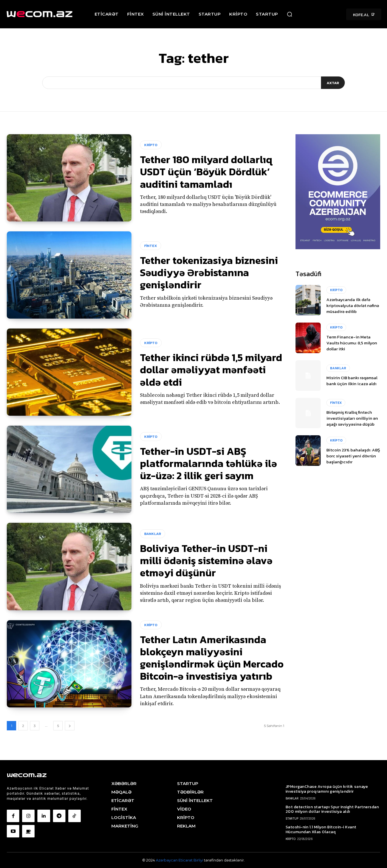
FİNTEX (150, 245)
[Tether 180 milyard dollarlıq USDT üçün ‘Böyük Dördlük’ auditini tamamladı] (69, 177)
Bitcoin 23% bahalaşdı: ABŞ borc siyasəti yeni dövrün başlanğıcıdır (353, 456)
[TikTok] (74, 816)
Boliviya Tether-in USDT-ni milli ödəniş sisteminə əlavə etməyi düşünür (206, 560)
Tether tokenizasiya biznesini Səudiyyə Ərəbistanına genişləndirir (209, 272)
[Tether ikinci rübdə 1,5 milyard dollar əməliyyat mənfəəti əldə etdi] (69, 372)
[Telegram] (59, 816)
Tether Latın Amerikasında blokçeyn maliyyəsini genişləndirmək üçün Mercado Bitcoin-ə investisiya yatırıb (212, 658)
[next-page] (70, 725)
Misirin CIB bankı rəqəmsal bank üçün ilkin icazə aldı (351, 380)
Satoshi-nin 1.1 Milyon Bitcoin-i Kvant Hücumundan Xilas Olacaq (321, 829)
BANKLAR (152, 533)
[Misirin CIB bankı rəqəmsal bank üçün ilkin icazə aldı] (308, 375)
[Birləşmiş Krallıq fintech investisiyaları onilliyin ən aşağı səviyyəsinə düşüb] (308, 413)
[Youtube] (13, 831)
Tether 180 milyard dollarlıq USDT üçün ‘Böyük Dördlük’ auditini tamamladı (206, 171)
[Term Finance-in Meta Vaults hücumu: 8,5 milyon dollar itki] (308, 338)
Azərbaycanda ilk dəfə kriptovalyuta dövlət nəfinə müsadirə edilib (352, 305)
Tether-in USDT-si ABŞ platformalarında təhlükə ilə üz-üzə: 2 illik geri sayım (208, 463)
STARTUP (292, 818)
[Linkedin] (43, 816)
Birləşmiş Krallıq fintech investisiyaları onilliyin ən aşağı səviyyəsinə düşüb (352, 418)
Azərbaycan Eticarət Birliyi (180, 860)
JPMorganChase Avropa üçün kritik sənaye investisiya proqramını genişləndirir (327, 789)
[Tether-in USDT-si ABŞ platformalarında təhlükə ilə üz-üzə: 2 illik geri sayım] (69, 469)
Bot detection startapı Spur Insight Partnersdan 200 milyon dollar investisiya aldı (332, 809)
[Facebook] (13, 816)
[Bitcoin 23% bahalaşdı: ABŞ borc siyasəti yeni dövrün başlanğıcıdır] (308, 450)
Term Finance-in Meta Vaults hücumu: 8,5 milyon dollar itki (351, 343)
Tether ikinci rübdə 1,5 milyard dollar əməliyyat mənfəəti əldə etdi (211, 369)
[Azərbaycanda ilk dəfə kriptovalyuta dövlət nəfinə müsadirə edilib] (308, 300)
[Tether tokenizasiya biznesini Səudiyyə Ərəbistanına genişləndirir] (69, 275)
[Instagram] (28, 816)
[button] (289, 14)
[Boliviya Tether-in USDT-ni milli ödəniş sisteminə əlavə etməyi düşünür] (69, 566)
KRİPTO (151, 145)
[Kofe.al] (28, 831)
